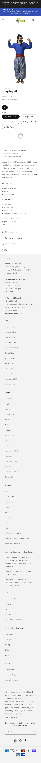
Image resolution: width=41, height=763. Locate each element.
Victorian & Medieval (12, 472)
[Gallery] (20, 56)
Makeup (7, 645)
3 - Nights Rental (29, 122)
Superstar (8, 456)
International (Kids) (12, 348)
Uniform (8, 466)
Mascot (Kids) (9, 353)
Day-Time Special (10, 117)
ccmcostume (17, 759)
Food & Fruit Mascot (12, 680)
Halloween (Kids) (11, 342)
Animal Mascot (10, 670)
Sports (7, 446)
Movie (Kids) (9, 363)
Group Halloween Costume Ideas (17, 538)
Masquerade (9, 477)
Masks (7, 650)
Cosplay (7, 404)
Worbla (7, 655)
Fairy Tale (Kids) (10, 337)
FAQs (6, 512)
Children (8, 639)
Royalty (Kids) (10, 374)
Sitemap (8, 523)
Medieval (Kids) (10, 358)
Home (7, 491)
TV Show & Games (11, 461)
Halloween (8, 615)
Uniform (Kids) (10, 384)
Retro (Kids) (9, 368)
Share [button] (6, 250)
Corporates (9, 502)
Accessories (9, 634)
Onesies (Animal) (11, 435)
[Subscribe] (33, 732)
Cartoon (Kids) (10, 327)
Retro (7, 440)
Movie (7, 420)
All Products (9, 497)
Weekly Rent (9, 127)
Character (8, 399)
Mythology (8, 425)
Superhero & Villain (12, 451)
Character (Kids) (10, 332)
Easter (7, 609)
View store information (12, 157)
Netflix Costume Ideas (13, 533)
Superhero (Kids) (11, 379)
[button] (2, 20)
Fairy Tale (8, 409)
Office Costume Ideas (12, 544)
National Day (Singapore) (14, 620)
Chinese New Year (11, 599)
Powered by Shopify (25, 759)
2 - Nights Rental (10, 122)
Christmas (8, 604)
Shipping (4, 99)
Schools (7, 507)
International (9, 414)
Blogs (7, 528)
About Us (8, 518)
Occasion (8, 430)
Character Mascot (11, 675)
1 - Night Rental (29, 117)
